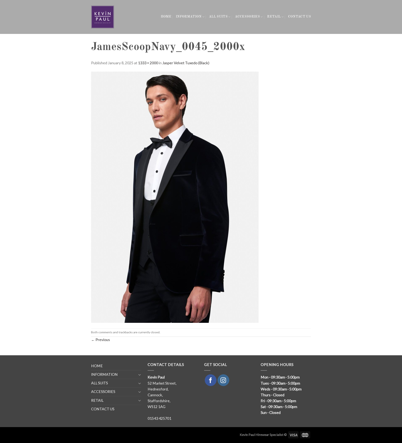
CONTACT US (299, 16)
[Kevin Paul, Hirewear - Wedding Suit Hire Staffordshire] (103, 17)
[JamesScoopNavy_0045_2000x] (175, 196)
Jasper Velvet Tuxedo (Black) (185, 63)
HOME (166, 16)
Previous (100, 339)
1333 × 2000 (148, 63)
